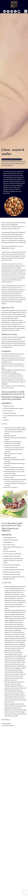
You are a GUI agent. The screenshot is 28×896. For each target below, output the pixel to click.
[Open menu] (25, 11)
